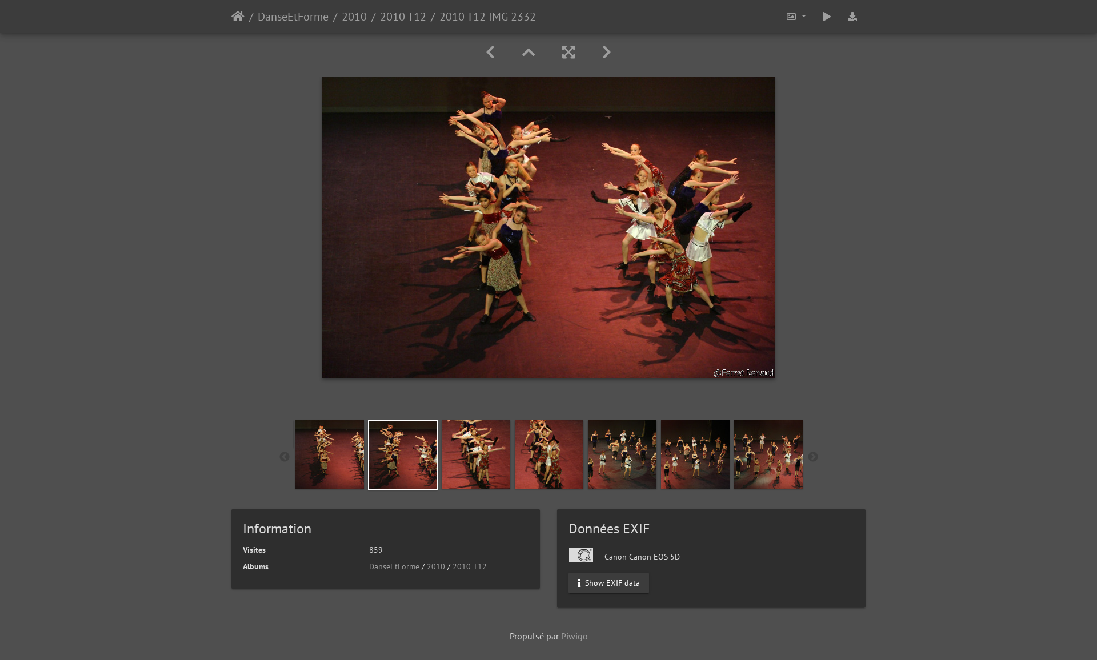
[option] (329, 454)
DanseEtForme (293, 16)
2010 (354, 16)
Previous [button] (284, 457)
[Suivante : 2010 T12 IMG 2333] (606, 52)
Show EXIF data (611, 583)
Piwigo (574, 636)
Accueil (238, 16)
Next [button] (813, 457)
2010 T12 (403, 16)
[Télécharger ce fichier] (852, 16)
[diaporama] (827, 16)
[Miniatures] (528, 52)
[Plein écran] (568, 52)
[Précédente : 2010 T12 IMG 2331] (490, 52)
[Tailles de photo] (796, 16)
